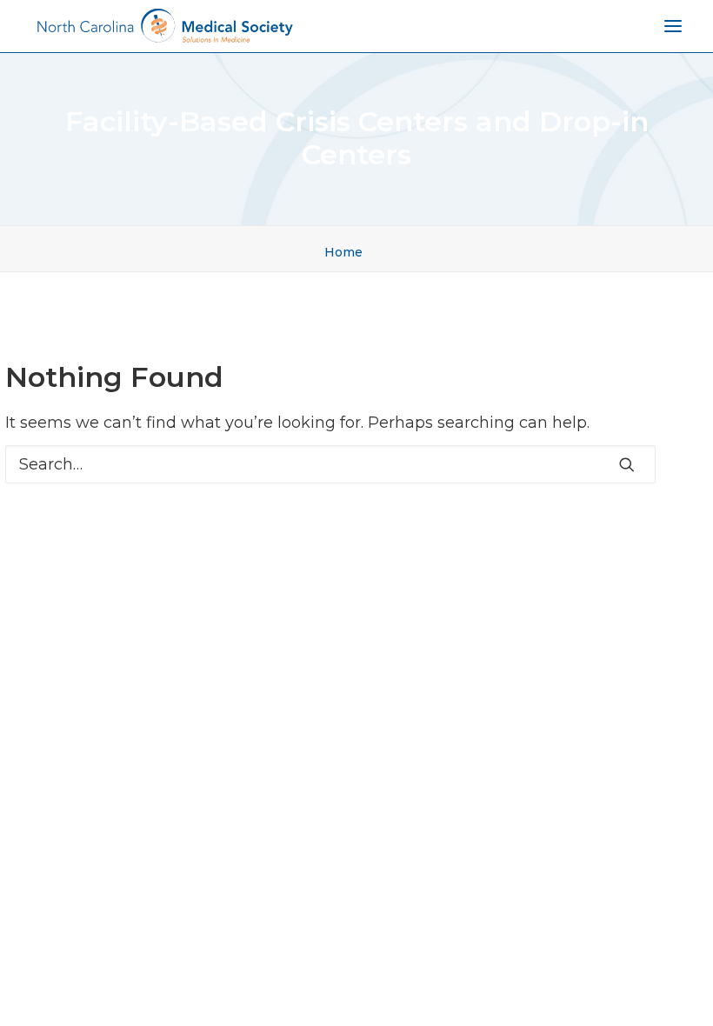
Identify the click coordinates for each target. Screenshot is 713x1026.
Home (343, 252)
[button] (626, 464)
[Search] (330, 464)
